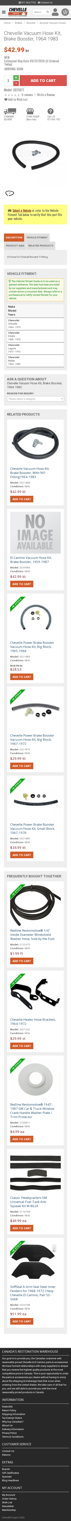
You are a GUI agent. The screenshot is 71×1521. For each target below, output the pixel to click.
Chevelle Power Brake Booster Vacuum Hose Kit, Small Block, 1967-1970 (32, 828)
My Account (8, 1495)
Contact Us (46, 2)
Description (14, 237)
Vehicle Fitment (37, 237)
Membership (9, 1510)
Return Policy (9, 1410)
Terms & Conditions (12, 1436)
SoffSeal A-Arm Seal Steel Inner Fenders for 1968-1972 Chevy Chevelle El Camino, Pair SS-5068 (33, 1293)
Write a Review (46, 94)
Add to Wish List (17, 99)
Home (7, 22)
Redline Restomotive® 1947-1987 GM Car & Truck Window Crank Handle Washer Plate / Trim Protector (32, 1110)
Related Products (40, 245)
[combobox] (35, 398)
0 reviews (27, 94)
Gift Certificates (10, 1472)
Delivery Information (13, 1429)
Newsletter (8, 1506)
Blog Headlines (10, 1480)
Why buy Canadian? (12, 1421)
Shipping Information (13, 1414)
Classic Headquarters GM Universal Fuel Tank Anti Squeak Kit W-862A (28, 1201)
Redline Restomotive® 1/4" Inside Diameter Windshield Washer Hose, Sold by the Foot (32, 934)
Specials (7, 1476)
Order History (9, 1498)
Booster (31, 22)
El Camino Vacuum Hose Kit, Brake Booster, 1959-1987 (31, 559)
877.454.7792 (28, 2)
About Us (7, 1425)
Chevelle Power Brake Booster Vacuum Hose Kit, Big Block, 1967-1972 (32, 739)
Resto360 (7, 1406)
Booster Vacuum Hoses (53, 22)
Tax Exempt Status (12, 1417)
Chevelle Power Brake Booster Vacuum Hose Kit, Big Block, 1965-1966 (32, 646)
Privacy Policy (9, 1433)
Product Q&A (15, 245)
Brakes (18, 22)
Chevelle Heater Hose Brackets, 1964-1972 (33, 1021)
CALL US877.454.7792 (54, 118)
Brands (6, 1469)
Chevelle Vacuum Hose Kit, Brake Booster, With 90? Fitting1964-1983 (29, 472)
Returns (6, 1454)
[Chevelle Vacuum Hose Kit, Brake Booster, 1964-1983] (35, 154)
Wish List (7, 1502)
